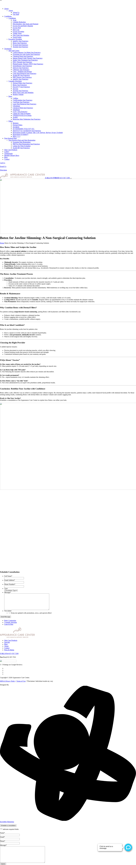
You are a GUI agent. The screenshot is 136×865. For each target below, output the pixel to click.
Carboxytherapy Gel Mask (26, 52)
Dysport (20, 45)
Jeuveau (15, 89)
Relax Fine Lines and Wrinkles (23, 92)
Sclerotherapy (22, 66)
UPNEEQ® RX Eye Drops (22, 115)
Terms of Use (21, 681)
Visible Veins (17, 33)
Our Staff (16, 14)
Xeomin (20, 47)
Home (2, 243)
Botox (20, 43)
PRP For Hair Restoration (26, 144)
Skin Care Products (10, 150)
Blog (6, 157)
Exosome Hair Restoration (21, 142)
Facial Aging (17, 37)
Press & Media (9, 650)
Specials (7, 642)
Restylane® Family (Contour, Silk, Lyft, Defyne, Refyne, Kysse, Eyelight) (38, 132)
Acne (14, 20)
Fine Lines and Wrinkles (21, 35)
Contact (6, 159)
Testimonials (8, 153)
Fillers (10, 121)
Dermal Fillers (22, 83)
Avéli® (15, 117)
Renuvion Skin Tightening (26, 119)
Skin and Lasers (13, 50)
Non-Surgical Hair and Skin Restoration (21, 140)
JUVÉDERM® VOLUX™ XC (23, 129)
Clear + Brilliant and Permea (22, 71)
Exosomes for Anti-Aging (26, 54)
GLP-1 (20, 111)
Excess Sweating (18, 31)
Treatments (8, 49)
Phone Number (9, 584)
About (6, 9)
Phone (2, 841)
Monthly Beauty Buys (11, 155)
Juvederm (16, 127)
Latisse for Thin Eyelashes (21, 113)
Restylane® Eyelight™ (20, 134)
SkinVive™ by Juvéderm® (27, 131)
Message (7, 592)
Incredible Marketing (7, 822)
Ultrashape (16, 106)
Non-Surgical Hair (10, 138)
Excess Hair (17, 28)
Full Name (8, 576)
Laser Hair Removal (24, 73)
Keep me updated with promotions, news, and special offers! (31, 613)
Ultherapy (21, 70)
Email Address (9, 580)
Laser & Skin (8, 624)
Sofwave (21, 68)
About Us (16, 12)
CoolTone (21, 102)
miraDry (20, 41)
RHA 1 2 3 (16, 136)
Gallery (6, 152)
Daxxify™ (21, 87)
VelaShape (16, 110)
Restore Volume (18, 94)
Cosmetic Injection (10, 622)
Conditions (8, 16)
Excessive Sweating (15, 39)
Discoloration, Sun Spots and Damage (25, 24)
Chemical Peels (23, 56)
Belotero (15, 123)
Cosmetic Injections (15, 81)
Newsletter (7, 611)
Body (10, 96)
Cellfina (15, 98)
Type (6, 588)
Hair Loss (16, 30)
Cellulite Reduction (19, 22)
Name (2, 833)
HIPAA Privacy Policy (7, 681)
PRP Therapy (22, 77)
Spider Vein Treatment (25, 60)
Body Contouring (10, 620)
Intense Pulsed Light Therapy (27, 58)
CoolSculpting (22, 100)
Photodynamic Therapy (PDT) (28, 64)
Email (2, 837)
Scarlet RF (21, 75)
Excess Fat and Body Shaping (23, 26)
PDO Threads (22, 62)
